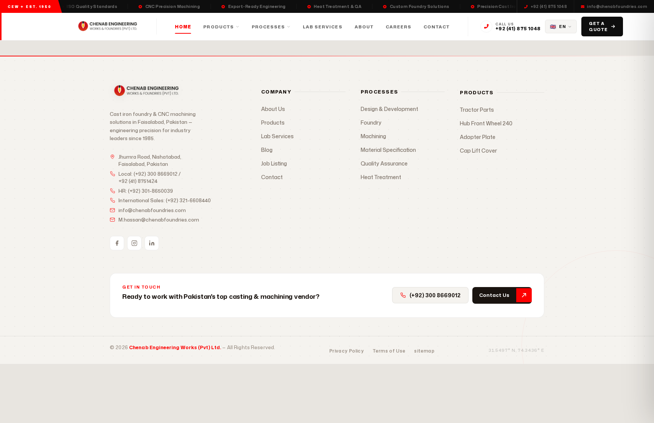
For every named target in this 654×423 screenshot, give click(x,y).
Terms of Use (389, 351)
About (364, 26)
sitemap (424, 351)
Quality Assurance (384, 163)
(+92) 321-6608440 (188, 200)
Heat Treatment (381, 177)
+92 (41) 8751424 (137, 181)
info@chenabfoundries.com (617, 6)
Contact (437, 26)
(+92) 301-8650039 (150, 190)
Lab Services (322, 26)
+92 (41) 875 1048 (549, 6)
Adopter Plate (477, 136)
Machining (373, 136)
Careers (398, 26)
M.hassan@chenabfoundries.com (158, 219)
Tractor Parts (477, 109)
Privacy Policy (346, 351)
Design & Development (389, 108)
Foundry (371, 122)
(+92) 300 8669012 (156, 173)
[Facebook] (117, 243)
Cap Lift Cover (478, 150)
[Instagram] (134, 243)
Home (183, 26)
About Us (273, 108)
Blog (266, 149)
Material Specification (388, 149)
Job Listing (274, 163)
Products (218, 26)
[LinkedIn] (152, 243)
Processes (268, 26)
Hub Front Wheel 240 (486, 123)
